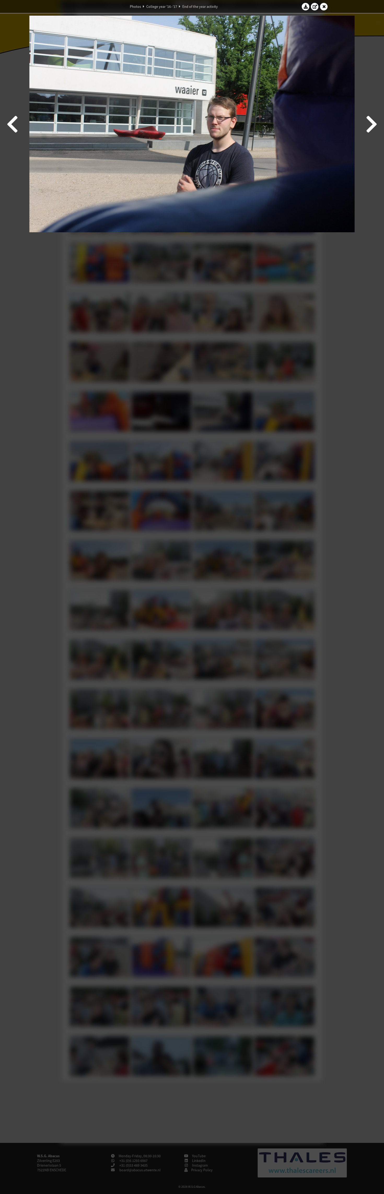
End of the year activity (200, 6)
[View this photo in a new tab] (315, 6)
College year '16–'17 (161, 6)
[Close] (324, 6)
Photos (135, 6)
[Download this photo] (306, 6)
